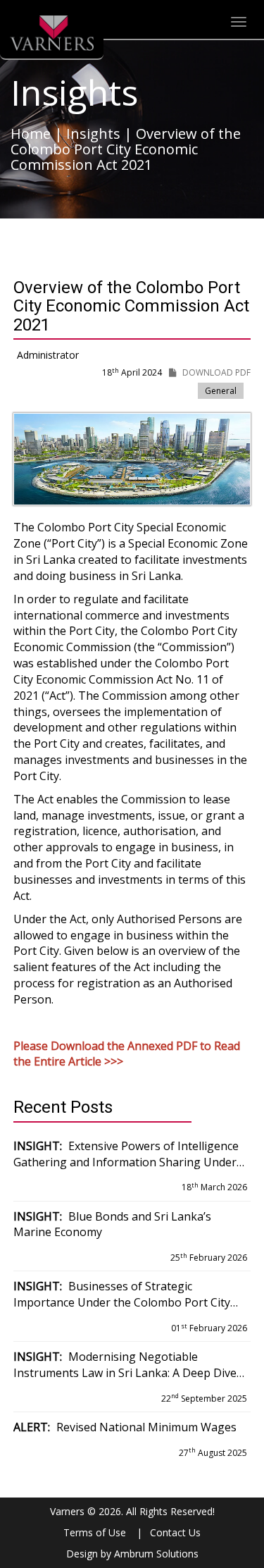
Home (31, 133)
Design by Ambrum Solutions (132, 1553)
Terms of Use (94, 1532)
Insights (93, 133)
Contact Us (175, 1532)
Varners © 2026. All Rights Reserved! (132, 1511)
